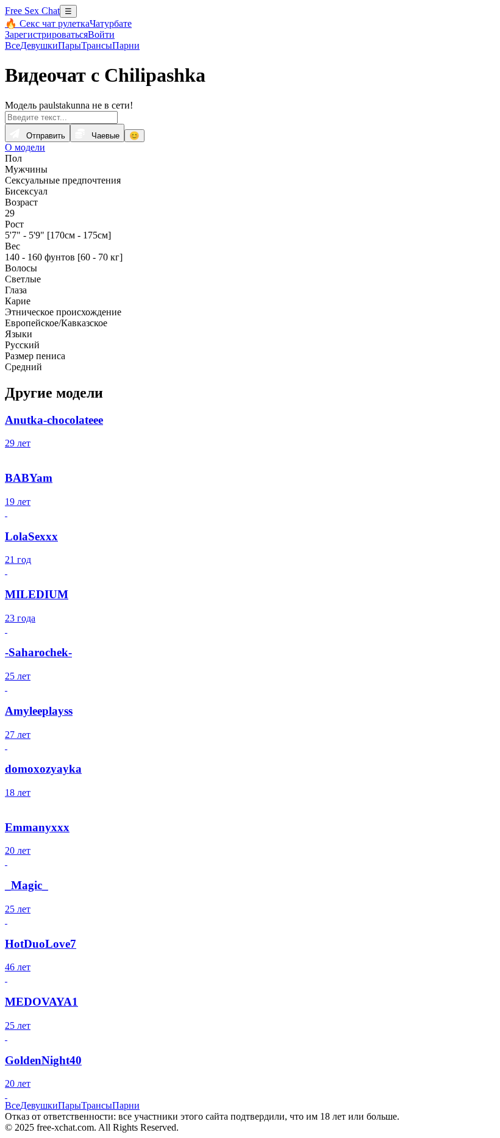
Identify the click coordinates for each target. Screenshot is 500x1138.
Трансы (96, 45)
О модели (25, 147)
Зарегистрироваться (46, 34)
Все (12, 45)
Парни (126, 45)
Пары (69, 45)
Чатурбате (111, 23)
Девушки (39, 45)
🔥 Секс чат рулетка (47, 23)
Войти (101, 34)
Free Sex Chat (32, 10)
